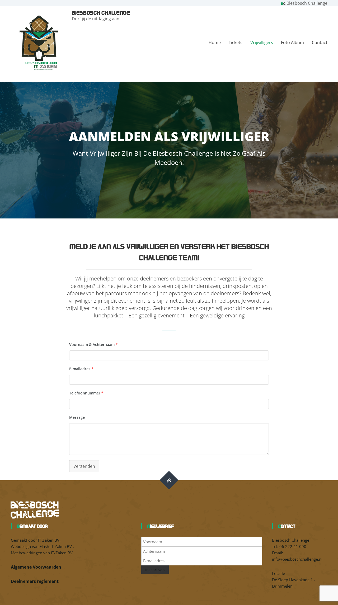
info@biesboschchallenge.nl (297, 559)
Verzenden (84, 466)
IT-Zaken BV (62, 552)
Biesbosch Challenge (101, 12)
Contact (319, 42)
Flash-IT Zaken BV (56, 546)
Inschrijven (155, 569)
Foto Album (292, 42)
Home (215, 42)
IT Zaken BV (48, 540)
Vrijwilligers (261, 42)
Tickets (235, 42)
